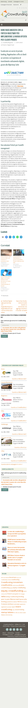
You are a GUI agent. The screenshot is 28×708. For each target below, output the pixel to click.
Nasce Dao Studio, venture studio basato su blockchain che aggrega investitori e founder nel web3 (21, 305)
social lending (19, 609)
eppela (11, 587)
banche (7, 577)
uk (16, 612)
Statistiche (16, 4)
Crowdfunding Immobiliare (12, 582)
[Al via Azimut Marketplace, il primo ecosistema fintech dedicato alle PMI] (18, 252)
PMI (18, 602)
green (16, 594)
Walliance (3, 615)
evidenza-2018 (4, 594)
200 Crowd (3, 577)
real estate (16, 604)
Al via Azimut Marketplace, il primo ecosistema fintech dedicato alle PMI (18, 259)
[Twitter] (22, 8)
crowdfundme (6, 585)
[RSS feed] (26, 8)
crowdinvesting (15, 585)
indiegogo (23, 594)
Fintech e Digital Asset (8, 45)
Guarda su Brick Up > (20, 447)
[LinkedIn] (24, 8)
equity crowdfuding (19, 588)
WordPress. (23, 636)
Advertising (4, 1)
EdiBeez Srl (18, 624)
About (4, 633)
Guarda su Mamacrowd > (19, 379)
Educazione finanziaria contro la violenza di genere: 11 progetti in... (17, 565)
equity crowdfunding (12, 590)
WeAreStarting (9, 614)
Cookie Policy (21, 626)
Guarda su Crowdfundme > (19, 407)
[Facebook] (17, 8)
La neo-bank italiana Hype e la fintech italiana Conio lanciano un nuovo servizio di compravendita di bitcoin (6, 281)
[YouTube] (20, 8)
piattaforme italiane (12, 601)
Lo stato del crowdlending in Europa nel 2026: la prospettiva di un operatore (17, 534)
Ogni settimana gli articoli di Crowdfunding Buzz (13, 321)
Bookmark (5, 295)
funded (13, 594)
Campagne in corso (19, 1)
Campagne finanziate (6, 4)
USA (18, 612)
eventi (25, 591)
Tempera (16, 636)
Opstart (21, 599)
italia (3, 596)
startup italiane (7, 612)
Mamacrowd (14, 599)
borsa (18, 577)
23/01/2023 (19, 42)
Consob (9, 579)
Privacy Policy (14, 626)
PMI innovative (23, 601)
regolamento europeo (6, 607)
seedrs (13, 609)
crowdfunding (15, 579)
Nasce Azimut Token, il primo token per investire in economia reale (6, 259)
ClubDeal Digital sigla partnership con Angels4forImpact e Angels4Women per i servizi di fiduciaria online (7, 306)
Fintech (9, 594)
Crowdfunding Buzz (8, 42)
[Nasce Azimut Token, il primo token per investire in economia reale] (6, 252)
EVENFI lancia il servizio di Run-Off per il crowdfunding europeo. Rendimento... (17, 542)
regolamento (22, 604)
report (13, 607)
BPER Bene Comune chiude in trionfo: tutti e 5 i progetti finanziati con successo (16, 558)
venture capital (22, 612)
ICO (19, 594)
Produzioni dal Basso (7, 604)
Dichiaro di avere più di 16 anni (11, 333)
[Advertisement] (14, 509)
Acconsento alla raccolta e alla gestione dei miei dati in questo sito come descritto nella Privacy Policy (13, 329)
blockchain (12, 577)
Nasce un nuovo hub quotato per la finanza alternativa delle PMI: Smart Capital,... (16, 550)
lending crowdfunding (11, 596)
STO (14, 612)
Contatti (10, 1)
